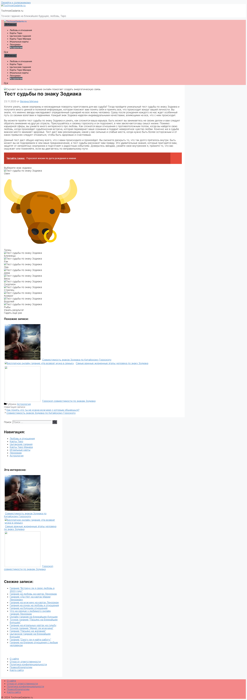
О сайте (14, 658)
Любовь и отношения (21, 30)
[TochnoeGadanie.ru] (13, 5)
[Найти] (54, 422)
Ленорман (15, 44)
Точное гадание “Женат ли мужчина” (31, 628)
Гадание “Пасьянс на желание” (28, 631)
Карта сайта (17, 670)
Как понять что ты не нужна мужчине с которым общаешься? (42, 410)
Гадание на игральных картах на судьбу (33, 625)
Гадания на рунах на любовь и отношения (34, 605)
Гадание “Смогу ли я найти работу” (30, 639)
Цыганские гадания (20, 36)
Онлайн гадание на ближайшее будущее (34, 616)
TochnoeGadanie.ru (12, 10)
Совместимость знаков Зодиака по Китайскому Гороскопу (41, 413)
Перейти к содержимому (16, 2)
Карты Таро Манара (20, 38)
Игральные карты (19, 41)
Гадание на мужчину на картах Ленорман (34, 602)
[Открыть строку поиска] (6, 52)
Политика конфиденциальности (28, 664)
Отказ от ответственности (25, 661)
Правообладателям (21, 667)
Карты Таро (16, 33)
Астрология (16, 47)
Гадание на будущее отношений (28, 608)
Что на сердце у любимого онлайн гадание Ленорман (30, 612)
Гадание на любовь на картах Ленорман (33, 593)
